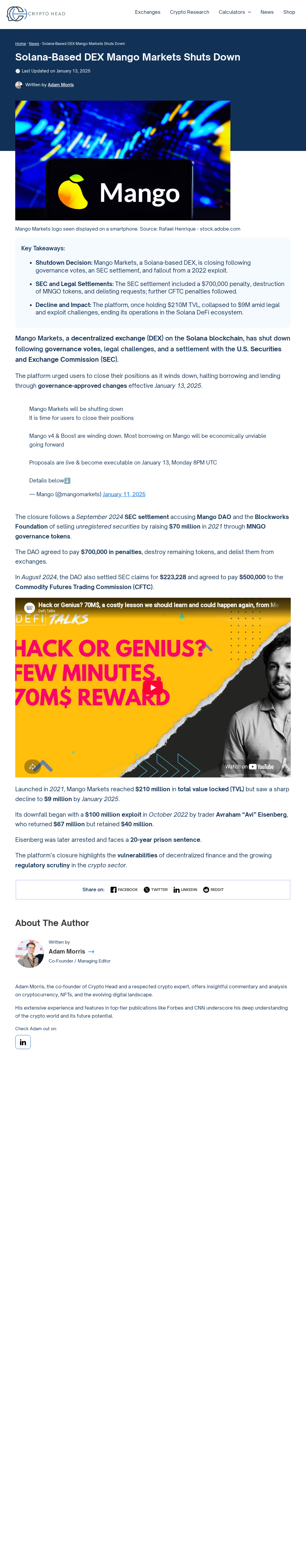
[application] (248, 12)
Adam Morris (61, 84)
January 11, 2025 (124, 494)
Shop (289, 12)
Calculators (232, 12)
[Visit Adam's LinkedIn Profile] (23, 1042)
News (267, 12)
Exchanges (147, 12)
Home (20, 43)
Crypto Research (189, 12)
